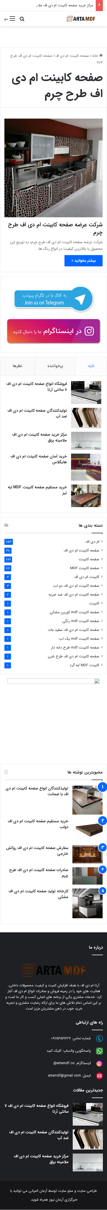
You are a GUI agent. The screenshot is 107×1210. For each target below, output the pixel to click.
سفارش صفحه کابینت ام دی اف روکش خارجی (37, 851)
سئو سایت (65, 1191)
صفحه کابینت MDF (84, 568)
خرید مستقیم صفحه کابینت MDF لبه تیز (37, 490)
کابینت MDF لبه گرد (84, 665)
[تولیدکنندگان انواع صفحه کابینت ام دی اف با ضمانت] (87, 800)
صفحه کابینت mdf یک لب (79, 639)
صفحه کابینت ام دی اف (72, 56)
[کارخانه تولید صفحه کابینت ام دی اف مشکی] (87, 903)
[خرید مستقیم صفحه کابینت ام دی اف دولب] (87, 829)
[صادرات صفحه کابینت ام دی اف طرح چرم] (87, 876)
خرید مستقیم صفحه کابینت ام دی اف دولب (38, 824)
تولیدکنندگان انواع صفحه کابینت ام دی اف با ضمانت (36, 791)
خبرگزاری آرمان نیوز (63, 1200)
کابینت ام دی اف (86, 577)
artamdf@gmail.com (64, 1075)
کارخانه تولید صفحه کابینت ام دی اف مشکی (38, 894)
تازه (91, 366)
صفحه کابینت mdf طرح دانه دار (75, 647)
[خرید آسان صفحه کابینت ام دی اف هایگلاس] (86, 467)
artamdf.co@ (64, 1063)
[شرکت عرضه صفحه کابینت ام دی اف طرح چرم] (53, 168)
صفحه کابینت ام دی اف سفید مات (73, 630)
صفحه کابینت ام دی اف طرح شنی (73, 656)
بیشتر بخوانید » (83, 261)
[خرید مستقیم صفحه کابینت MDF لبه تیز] (86, 495)
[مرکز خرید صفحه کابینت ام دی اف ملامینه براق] (86, 440)
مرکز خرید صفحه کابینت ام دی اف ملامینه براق (59, 5)
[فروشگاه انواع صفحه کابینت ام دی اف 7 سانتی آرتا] (86, 392)
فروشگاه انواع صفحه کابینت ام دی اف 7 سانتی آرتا (36, 387)
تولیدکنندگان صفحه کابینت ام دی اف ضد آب (37, 413)
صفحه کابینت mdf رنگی (80, 621)
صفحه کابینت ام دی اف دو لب (76, 586)
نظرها (17, 366)
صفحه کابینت (89, 559)
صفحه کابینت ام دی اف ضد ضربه (74, 595)
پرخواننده (55, 366)
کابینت (94, 603)
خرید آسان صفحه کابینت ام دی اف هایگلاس (38, 459)
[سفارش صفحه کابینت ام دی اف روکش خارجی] (87, 854)
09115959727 (61, 1038)
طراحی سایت (87, 1191)
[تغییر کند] (81, 18)
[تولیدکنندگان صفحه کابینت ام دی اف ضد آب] (86, 418)
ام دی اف (92, 542)
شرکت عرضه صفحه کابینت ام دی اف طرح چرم (55, 228)
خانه (95, 56)
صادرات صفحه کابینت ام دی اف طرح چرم (38, 873)
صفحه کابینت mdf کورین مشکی (74, 612)
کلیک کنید (54, 1051)
